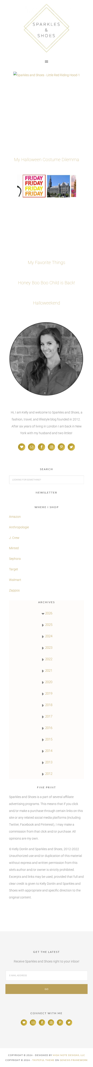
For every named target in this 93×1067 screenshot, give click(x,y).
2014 (48, 751)
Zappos (14, 590)
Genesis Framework (74, 1060)
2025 (48, 625)
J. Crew (14, 538)
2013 (48, 762)
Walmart (15, 580)
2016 (48, 728)
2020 (48, 682)
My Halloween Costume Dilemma (46, 159)
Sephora (15, 558)
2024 (48, 636)
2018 (48, 705)
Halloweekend (46, 303)
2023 (48, 648)
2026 (48, 613)
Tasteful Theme (43, 1060)
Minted (14, 548)
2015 (48, 739)
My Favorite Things (46, 262)
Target (13, 569)
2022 (48, 659)
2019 (48, 693)
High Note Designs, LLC (69, 1055)
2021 (48, 671)
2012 (48, 774)
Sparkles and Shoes (46, 28)
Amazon (15, 516)
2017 (48, 716)
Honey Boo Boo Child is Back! (46, 282)
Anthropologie (19, 527)
